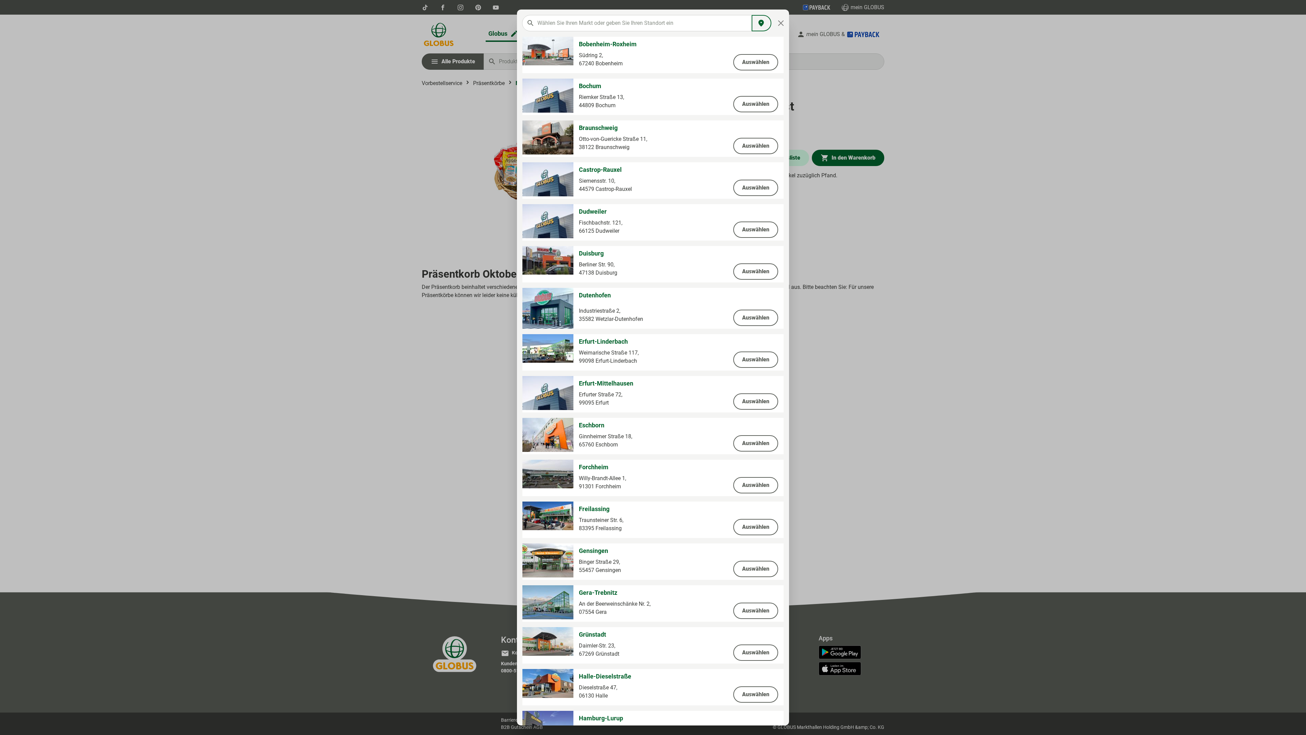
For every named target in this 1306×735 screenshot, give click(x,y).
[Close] (781, 23)
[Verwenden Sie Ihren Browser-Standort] (761, 23)
